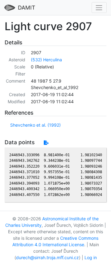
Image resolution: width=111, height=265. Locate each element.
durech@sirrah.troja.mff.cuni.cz (47, 257)
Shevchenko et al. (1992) (35, 125)
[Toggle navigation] (99, 7)
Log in (90, 257)
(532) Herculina (46, 59)
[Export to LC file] (46, 142)
